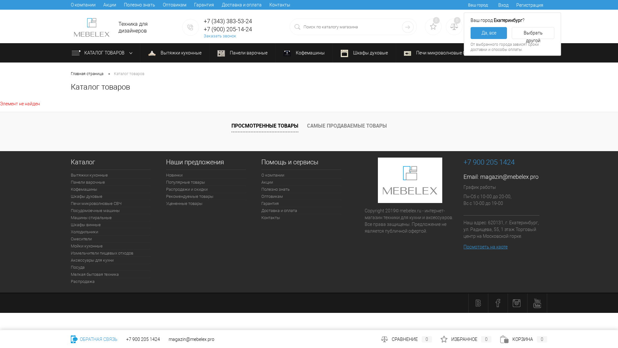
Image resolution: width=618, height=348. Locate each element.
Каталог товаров (105, 52)
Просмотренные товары (264, 125)
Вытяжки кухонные (180, 52)
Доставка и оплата (242, 4)
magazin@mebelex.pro (509, 176)
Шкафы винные (86, 224)
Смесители (81, 239)
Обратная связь (98, 339)
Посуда (78, 267)
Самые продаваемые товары (347, 125)
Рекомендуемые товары (189, 196)
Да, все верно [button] (489, 34)
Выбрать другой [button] (533, 34)
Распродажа (83, 281)
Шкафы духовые (370, 52)
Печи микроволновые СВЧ (443, 52)
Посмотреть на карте (486, 246)
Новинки (174, 175)
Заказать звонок (220, 36)
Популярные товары (185, 182)
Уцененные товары (184, 203)
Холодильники (84, 231)
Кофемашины (310, 52)
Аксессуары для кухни (92, 260)
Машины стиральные (91, 217)
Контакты (279, 4)
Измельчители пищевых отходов (102, 253)
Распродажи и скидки (187, 189)
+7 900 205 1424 (143, 339)
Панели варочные (248, 52)
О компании (83, 4)
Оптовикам (174, 4)
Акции (109, 4)
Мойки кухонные (87, 246)
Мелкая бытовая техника (95, 274)
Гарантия (204, 4)
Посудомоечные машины (95, 210)
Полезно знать (139, 4)
